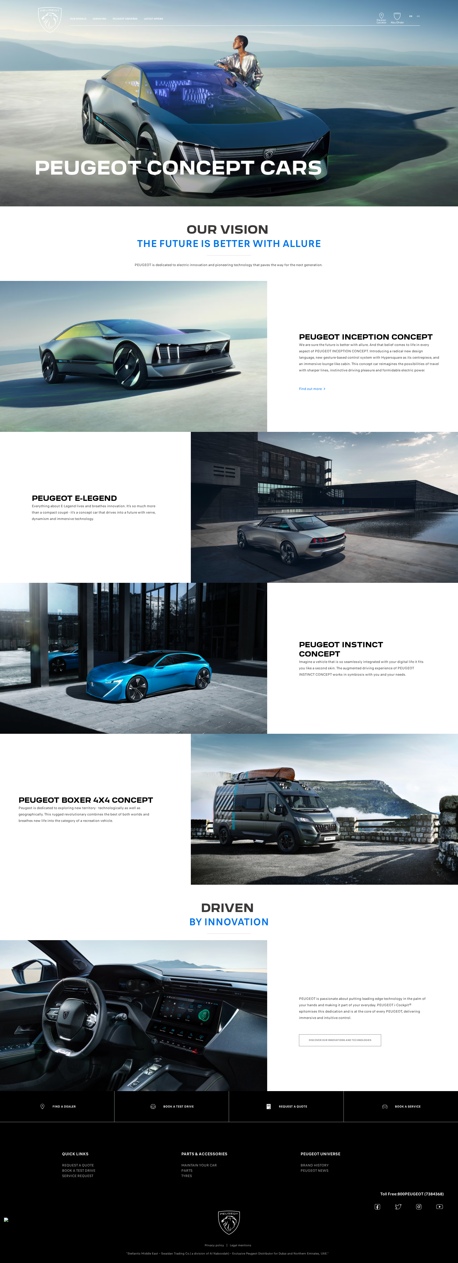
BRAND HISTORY (315, 1165)
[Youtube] (439, 1207)
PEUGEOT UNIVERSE (320, 1154)
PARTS (186, 1170)
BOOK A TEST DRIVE (78, 1170)
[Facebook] (377, 1207)
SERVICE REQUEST (77, 1175)
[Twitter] (398, 1207)
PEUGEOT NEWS (314, 1170)
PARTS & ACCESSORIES (204, 1154)
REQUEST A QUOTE (78, 1165)
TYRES (186, 1175)
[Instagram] (419, 1207)
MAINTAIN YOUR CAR (199, 1165)
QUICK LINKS (75, 1154)
